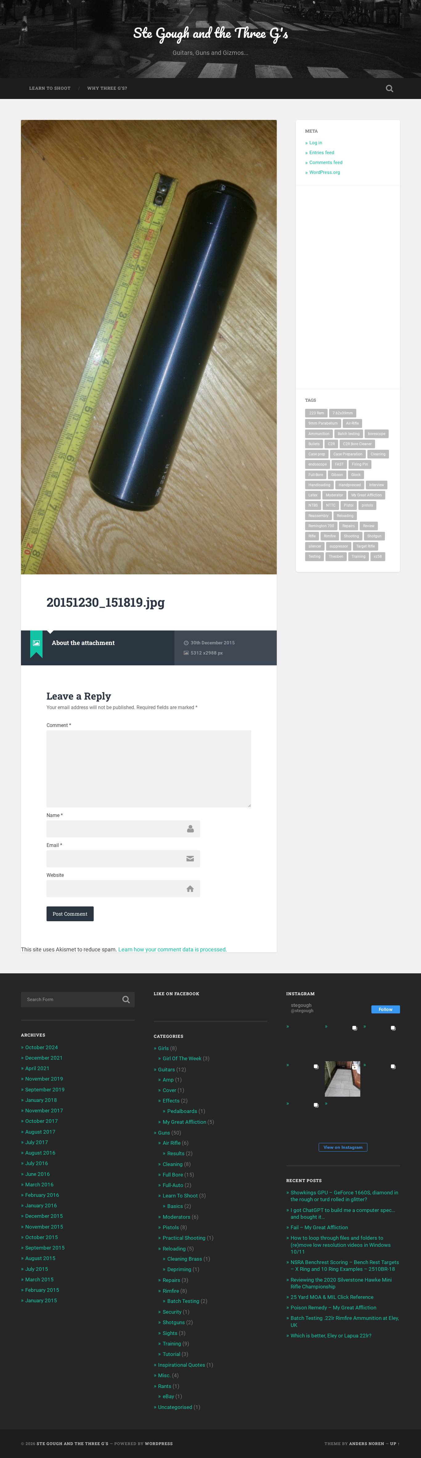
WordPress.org (324, 172)
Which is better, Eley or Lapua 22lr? (331, 1336)
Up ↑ (395, 1443)
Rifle (312, 536)
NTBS (313, 505)
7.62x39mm (343, 413)
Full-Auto (173, 1185)
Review (368, 526)
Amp (168, 1080)
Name (55, 815)
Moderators (176, 1217)
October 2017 (41, 1121)
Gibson (337, 475)
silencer (315, 546)
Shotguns (174, 1322)
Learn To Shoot (50, 88)
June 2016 (37, 1174)
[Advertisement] (372, 287)
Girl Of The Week (182, 1058)
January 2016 (41, 1205)
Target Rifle (365, 546)
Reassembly (319, 516)
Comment (59, 725)
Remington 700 (321, 526)
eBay (168, 1396)
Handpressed (350, 485)
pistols (367, 505)
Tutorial (171, 1354)
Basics (175, 1206)
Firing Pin (360, 464)
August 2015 (40, 1258)
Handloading (319, 485)
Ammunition (319, 434)
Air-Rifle (352, 423)
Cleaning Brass (184, 1259)
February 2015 (42, 1290)
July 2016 (36, 1163)
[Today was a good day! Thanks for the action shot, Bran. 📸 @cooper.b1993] (304, 1117)
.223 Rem (316, 413)
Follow (386, 1009)
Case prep (317, 454)
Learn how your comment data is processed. (172, 949)
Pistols (171, 1227)
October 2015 (41, 1237)
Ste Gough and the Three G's (210, 32)
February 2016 (42, 1195)
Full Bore (173, 1175)
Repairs (348, 526)
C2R (331, 444)
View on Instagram (343, 1147)
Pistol (349, 505)
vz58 (378, 556)
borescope (376, 434)
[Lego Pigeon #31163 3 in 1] (304, 1040)
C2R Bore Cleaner (357, 444)
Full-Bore (316, 475)
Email (54, 845)
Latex (313, 495)
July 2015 (36, 1269)
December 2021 (44, 1058)
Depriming (179, 1269)
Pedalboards (182, 1111)
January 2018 (41, 1100)
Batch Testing (183, 1301)
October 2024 (41, 1047)
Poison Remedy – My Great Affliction (333, 1307)
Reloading (345, 516)
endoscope (318, 464)
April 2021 (37, 1068)
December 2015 (44, 1216)
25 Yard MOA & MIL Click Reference (332, 1297)
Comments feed (325, 162)
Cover (169, 1090)
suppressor (338, 546)
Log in (315, 143)
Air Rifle (172, 1143)
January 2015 (41, 1300)
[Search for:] (78, 999)
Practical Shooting (184, 1238)
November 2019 (44, 1079)
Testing (315, 556)
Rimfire (330, 536)
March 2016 (39, 1184)
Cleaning (378, 454)
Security (172, 1312)
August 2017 (40, 1132)
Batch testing (349, 434)
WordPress (159, 1443)
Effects (171, 1101)
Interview (376, 485)
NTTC (331, 505)
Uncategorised (175, 1407)
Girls (163, 1048)
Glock (356, 475)
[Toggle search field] (389, 88)
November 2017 (44, 1110)
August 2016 (40, 1153)
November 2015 (44, 1227)
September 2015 (45, 1248)
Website (55, 875)
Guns (164, 1133)
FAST (339, 464)
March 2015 (39, 1279)
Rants (164, 1386)
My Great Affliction (366, 495)
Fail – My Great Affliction (319, 1227)
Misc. (164, 1375)
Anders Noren (366, 1443)
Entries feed (321, 152)
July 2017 (36, 1142)
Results (176, 1153)
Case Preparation (347, 454)
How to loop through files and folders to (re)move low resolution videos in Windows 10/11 (341, 1245)
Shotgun (374, 536)
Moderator (334, 495)
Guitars (166, 1069)
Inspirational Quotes (181, 1365)
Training (359, 556)
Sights (170, 1333)
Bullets (314, 444)
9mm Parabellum (323, 423)
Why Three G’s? (107, 88)
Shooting (351, 536)
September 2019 (45, 1089)
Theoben (336, 556)
